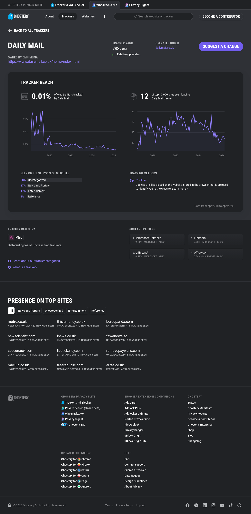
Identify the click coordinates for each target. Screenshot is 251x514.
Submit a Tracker (135, 470)
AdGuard (130, 402)
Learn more (179, 188)
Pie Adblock (132, 424)
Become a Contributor (221, 16)
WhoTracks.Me (106, 5)
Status (192, 402)
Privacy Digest (139, 5)
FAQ (127, 459)
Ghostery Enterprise (200, 424)
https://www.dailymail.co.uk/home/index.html (44, 61)
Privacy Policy (124, 505)
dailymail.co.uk (165, 47)
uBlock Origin (133, 435)
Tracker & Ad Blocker (69, 5)
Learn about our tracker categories (36, 261)
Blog (190, 435)
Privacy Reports (197, 413)
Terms (109, 505)
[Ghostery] (18, 16)
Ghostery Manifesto (200, 408)
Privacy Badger (134, 430)
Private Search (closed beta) (82, 408)
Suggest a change (221, 46)
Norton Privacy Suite (137, 419)
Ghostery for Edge (74, 481)
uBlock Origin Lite (136, 441)
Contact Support (135, 464)
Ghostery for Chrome (76, 459)
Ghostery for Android (76, 486)
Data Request (133, 475)
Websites (88, 16)
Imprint (140, 505)
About (49, 16)
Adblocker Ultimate (136, 413)
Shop (191, 430)
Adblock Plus (133, 408)
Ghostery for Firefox (75, 464)
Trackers (68, 16)
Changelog (194, 441)
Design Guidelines (136, 481)
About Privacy (133, 486)
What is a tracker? (25, 267)
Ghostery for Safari (75, 470)
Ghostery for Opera (75, 475)
